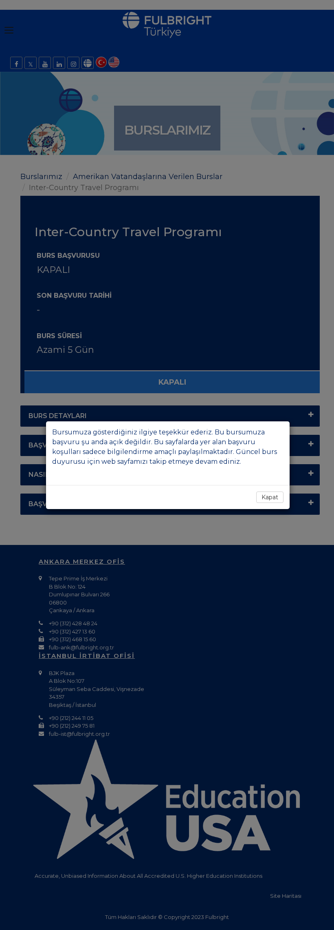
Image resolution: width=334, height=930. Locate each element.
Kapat (269, 497)
